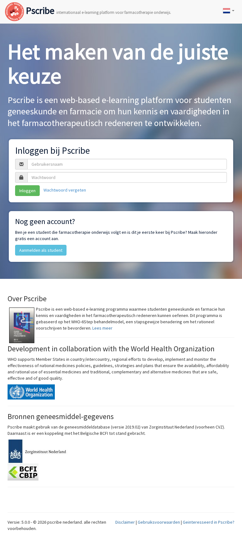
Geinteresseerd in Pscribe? (208, 522)
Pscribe (97, 5)
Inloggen (27, 190)
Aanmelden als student (40, 250)
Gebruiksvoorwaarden (159, 522)
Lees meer (102, 328)
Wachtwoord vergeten (64, 190)
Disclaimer (125, 522)
